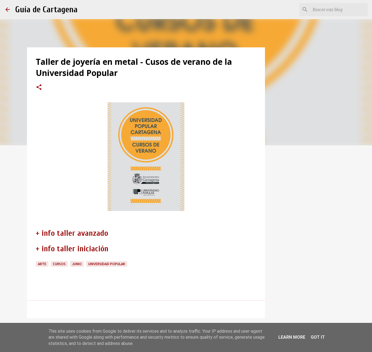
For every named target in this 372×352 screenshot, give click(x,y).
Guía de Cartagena (46, 9)
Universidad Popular (106, 264)
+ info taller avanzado (72, 233)
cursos (59, 264)
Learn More (291, 337)
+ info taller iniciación (72, 248)
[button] (39, 87)
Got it (318, 337)
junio (77, 264)
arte (42, 264)
